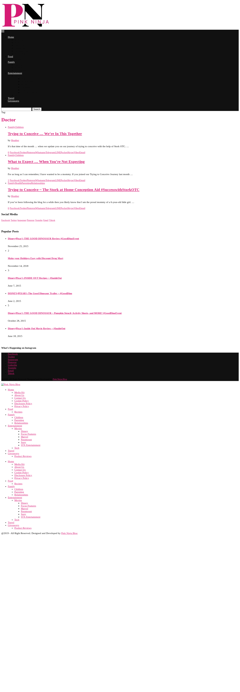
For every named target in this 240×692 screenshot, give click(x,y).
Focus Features (27, 81)
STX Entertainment (29, 92)
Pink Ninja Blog (60, 379)
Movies (17, 76)
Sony (23, 90)
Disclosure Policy (22, 51)
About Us (18, 42)
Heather (15, 140)
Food (10, 56)
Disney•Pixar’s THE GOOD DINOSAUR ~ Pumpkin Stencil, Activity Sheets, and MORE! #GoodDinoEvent (65, 313)
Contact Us (19, 45)
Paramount (25, 87)
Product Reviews (21, 103)
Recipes (17, 59)
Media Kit (18, 40)
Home (11, 37)
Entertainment (15, 73)
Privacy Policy (20, 54)
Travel (11, 98)
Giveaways (13, 101)
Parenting (18, 67)
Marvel (24, 84)
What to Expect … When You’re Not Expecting (46, 162)
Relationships (20, 70)
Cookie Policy (20, 48)
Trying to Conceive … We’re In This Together (45, 134)
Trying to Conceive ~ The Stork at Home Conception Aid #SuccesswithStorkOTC (73, 190)
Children (18, 65)
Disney (24, 79)
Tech (16, 95)
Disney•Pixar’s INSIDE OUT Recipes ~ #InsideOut (35, 278)
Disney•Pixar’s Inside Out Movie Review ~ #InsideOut (36, 328)
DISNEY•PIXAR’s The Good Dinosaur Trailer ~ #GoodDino (40, 293)
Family (11, 62)
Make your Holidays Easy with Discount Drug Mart (35, 258)
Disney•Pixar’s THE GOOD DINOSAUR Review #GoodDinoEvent (43, 238)
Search (36, 109)
